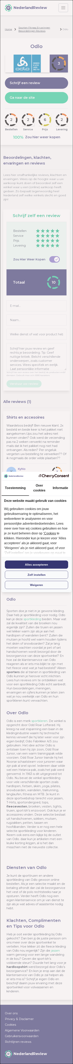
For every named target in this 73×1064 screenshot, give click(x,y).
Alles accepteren (36, 564)
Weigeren (36, 585)
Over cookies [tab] (39, 488)
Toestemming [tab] (15, 488)
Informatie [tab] (60, 488)
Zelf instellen (37, 574)
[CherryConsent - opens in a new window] (54, 476)
